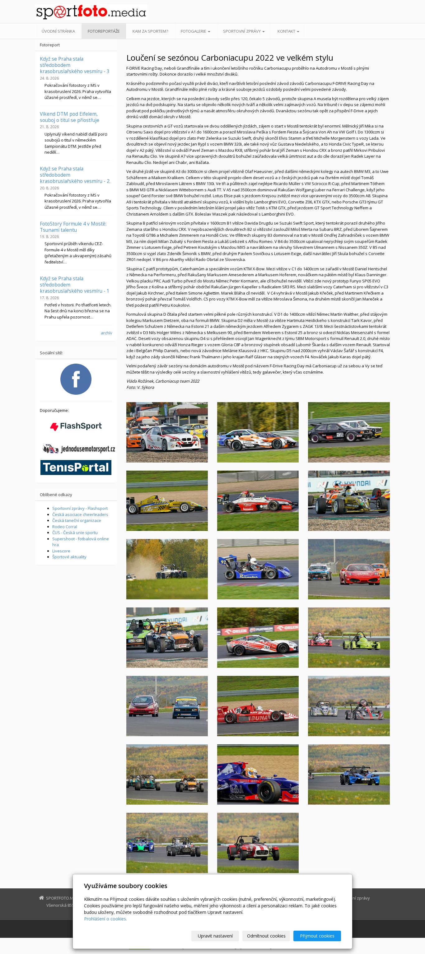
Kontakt (287, 31)
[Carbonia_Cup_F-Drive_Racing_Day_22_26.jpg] (167, 843)
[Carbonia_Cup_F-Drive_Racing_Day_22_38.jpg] (167, 774)
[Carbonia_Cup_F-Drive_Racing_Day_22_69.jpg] (349, 432)
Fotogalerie (194, 31)
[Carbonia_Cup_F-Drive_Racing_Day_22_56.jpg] (258, 706)
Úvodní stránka (58, 31)
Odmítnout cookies (266, 936)
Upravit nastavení (215, 936)
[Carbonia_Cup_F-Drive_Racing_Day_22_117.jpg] (258, 501)
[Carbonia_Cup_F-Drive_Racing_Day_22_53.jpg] (258, 774)
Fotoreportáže (104, 31)
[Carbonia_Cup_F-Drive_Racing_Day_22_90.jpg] (258, 432)
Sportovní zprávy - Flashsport (80, 508)
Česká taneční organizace (76, 520)
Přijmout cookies (317, 936)
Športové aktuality (69, 557)
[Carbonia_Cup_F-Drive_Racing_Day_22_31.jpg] (349, 706)
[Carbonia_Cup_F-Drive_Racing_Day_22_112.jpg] (258, 569)
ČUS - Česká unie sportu (75, 532)
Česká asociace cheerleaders (80, 514)
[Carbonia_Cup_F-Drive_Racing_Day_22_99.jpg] (167, 638)
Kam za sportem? (150, 31)
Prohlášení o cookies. (105, 919)
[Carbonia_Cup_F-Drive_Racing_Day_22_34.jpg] (349, 638)
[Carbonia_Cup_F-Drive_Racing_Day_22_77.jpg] (349, 569)
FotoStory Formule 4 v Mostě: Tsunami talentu (73, 226)
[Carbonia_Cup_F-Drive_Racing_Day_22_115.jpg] (349, 501)
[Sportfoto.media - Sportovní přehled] (91, 12)
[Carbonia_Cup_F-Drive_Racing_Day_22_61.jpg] (167, 501)
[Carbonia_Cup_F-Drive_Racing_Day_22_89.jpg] (167, 432)
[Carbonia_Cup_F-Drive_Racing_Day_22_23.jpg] (349, 774)
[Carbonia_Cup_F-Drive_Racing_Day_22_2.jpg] (258, 638)
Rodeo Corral (64, 526)
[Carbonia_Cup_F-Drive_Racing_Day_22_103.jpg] (167, 569)
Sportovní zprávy (242, 31)
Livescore (61, 551)
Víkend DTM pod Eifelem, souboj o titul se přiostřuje (69, 116)
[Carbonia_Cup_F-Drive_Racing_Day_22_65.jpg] (167, 706)
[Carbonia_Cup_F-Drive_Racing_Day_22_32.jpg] (258, 843)
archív (106, 333)
